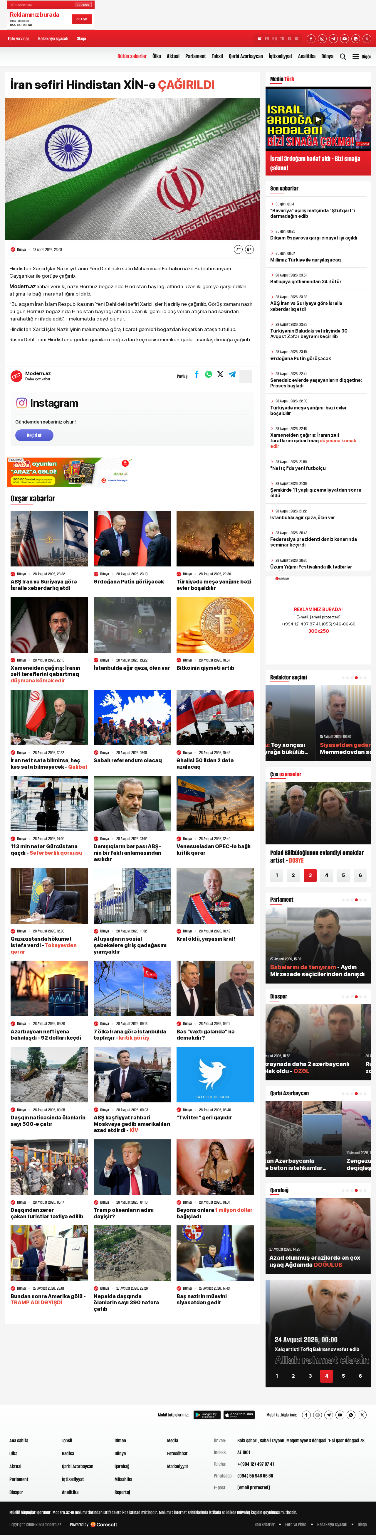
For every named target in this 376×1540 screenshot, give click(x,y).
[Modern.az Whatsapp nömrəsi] (355, 38)
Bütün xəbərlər (132, 56)
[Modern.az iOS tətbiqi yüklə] (239, 1415)
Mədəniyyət (177, 1466)
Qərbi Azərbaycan (246, 56)
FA (289, 39)
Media (172, 1440)
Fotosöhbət (177, 1453)
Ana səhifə (18, 1440)
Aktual (173, 56)
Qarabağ (122, 1466)
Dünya (327, 56)
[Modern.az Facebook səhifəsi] (311, 38)
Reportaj (122, 1492)
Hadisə (68, 1453)
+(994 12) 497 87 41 (255, 1464)
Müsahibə (123, 1479)
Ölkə (156, 56)
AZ (259, 39)
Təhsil (217, 56)
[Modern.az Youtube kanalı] (344, 38)
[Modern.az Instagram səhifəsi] (322, 38)
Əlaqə (81, 39)
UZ (296, 39)
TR (282, 39)
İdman (120, 1440)
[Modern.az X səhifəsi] (366, 38)
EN (267, 39)
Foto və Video (18, 39)
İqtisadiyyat (280, 56)
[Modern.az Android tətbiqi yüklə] (207, 1415)
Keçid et (34, 435)
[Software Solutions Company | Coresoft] (103, 1525)
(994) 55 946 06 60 (255, 1475)
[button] (343, 677)
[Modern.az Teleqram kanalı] (333, 38)
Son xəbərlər (265, 1524)
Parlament (195, 56)
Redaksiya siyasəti (53, 39)
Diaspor (16, 1492)
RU (274, 39)
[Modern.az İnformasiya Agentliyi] (31, 1415)
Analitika (306, 56)
